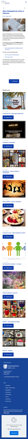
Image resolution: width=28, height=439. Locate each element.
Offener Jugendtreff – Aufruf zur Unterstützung (12, 201)
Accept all (14, 433)
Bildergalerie (8, 390)
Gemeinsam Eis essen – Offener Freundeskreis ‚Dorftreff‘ (14, 232)
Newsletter (7, 385)
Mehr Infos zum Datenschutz (14, 429)
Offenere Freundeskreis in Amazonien (10, 292)
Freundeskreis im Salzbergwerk (9, 142)
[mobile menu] (26, 2)
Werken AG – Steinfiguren (8, 350)
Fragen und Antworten (10, 387)
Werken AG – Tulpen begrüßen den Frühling (11, 321)
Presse (7, 396)
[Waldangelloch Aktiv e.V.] (5, 2)
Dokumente (8, 392)
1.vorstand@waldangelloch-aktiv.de (11, 376)
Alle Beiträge (8, 394)
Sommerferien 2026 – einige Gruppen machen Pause (13, 113)
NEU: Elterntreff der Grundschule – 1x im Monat (12, 264)
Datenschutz (8, 401)
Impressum (7, 399)
